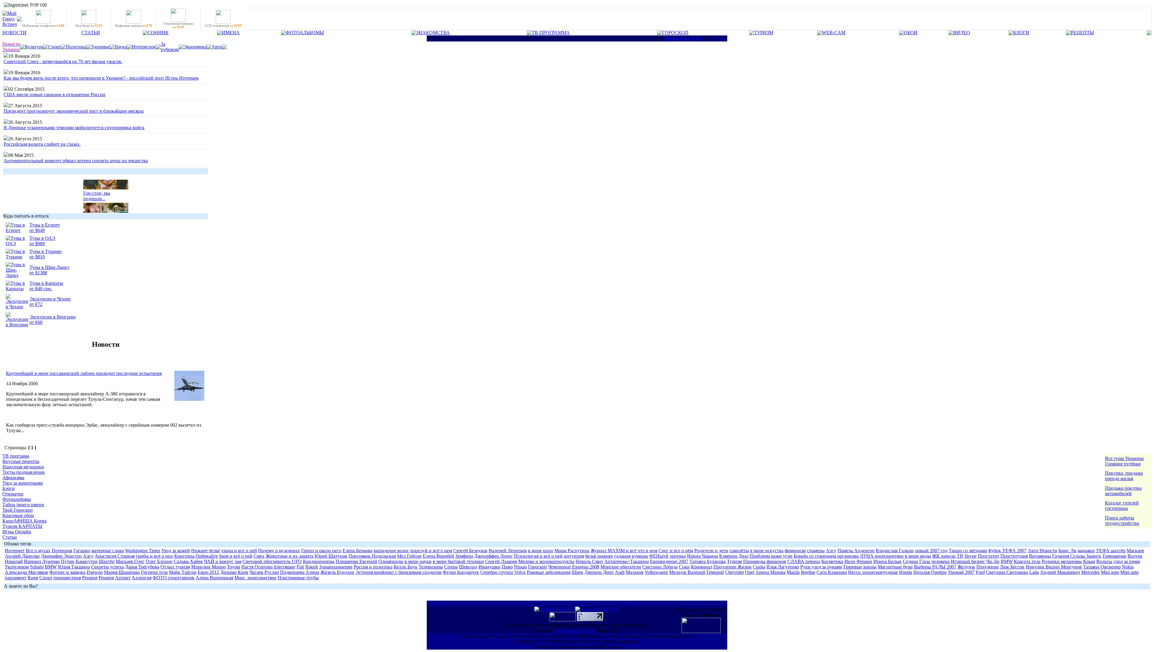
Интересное (144, 46)
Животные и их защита (289, 556)
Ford (980, 572)
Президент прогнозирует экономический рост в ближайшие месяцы (74, 111)
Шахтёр (106, 561)
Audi (619, 572)
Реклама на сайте (683, 38)
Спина (451, 566)
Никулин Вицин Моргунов (1054, 566)
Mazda (793, 572)
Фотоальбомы (16, 499)
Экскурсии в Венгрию (52, 316)
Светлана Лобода (660, 566)
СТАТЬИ (90, 32)
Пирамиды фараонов (764, 561)
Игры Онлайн (16, 531)
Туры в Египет (44, 224)
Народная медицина (23, 466)
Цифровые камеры (133, 25)
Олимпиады (390, 561)
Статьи (9, 537)
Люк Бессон (1012, 566)
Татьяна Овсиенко (1102, 566)
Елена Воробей (438, 556)
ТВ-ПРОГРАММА (551, 32)
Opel (749, 572)
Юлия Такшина (74, 566)
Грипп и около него (321, 550)
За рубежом (170, 46)
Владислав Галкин (895, 550)
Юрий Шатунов (331, 556)
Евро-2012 (208, 572)
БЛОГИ (1021, 32)
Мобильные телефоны (43, 25)
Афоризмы (13, 477)
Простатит (988, 556)
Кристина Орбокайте (196, 556)
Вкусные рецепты (20, 461)
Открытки (12, 493)
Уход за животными (22, 483)
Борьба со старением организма (826, 556)
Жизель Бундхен (337, 572)
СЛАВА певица (803, 561)
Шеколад (468, 566)
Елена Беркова (357, 550)
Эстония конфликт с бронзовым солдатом (398, 572)
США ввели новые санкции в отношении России (54, 94)
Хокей (311, 566)
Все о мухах (38, 550)
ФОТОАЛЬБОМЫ (305, 32)
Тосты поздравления (23, 472)
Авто (217, 46)
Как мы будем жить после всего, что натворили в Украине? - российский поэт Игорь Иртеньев (101, 78)
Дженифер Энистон (61, 556)
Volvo (520, 572)
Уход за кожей (175, 550)
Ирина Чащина (702, 556)
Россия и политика (373, 566)
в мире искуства (766, 550)
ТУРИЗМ (763, 32)
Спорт (54, 46)
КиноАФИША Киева (24, 520)
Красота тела (1027, 561)
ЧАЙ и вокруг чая (222, 561)
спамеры (816, 550)
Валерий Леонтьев (508, 550)
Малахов (634, 572)
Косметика (832, 561)
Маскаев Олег (130, 561)
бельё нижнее (599, 556)
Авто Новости (1042, 550)
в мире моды (918, 556)
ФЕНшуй (658, 556)
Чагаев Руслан (264, 572)
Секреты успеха (107, 566)
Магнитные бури (895, 566)
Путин (68, 561)
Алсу (831, 550)
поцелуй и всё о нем (431, 550)
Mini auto (1110, 572)
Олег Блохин (159, 561)
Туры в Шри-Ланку (49, 267)
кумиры (640, 556)
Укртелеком (17, 566)
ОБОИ (910, 32)
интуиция (574, 556)
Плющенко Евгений (356, 561)
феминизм (795, 550)
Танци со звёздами (968, 550)
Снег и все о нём (675, 550)
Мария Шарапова (122, 572)
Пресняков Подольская (372, 556)
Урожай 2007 (961, 572)
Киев (33, 577)
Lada (1034, 572)
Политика (76, 46)
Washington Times (142, 550)
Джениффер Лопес (493, 556)
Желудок (966, 566)
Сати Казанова (832, 572)
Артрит (122, 577)
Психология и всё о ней (538, 556)
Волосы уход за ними (1118, 561)
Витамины (1040, 556)
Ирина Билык (887, 561)
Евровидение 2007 (669, 561)
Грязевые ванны (860, 566)
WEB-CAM (833, 32)
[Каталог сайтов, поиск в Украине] (563, 619)
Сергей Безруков (470, 550)
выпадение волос (391, 550)
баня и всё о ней (235, 556)
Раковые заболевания (548, 572)
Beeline (808, 572)
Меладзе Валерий (687, 572)
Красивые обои (18, 515)
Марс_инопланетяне (255, 577)
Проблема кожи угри (770, 556)
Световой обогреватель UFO (272, 561)
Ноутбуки (88, 25)
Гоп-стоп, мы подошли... (96, 192)
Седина (910, 561)
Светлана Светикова (1007, 572)
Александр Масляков (26, 572)
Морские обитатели (620, 566)
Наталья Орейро (930, 572)
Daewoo (95, 572)
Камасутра (86, 561)
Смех (259, 556)
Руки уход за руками (821, 566)
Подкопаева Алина (299, 572)
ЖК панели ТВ (947, 556)
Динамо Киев (234, 572)
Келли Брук (405, 566)
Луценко (51, 561)
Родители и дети (711, 550)
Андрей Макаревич (1060, 572)
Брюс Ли (1067, 550)
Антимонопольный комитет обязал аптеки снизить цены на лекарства (76, 160)
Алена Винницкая (214, 577)
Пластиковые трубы (298, 577)
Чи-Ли (993, 561)
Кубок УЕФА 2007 (1007, 550)
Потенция (62, 550)
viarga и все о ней (239, 550)
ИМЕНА (231, 32)
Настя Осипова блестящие (268, 566)
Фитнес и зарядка (67, 572)
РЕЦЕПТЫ (1082, 32)
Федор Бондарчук (461, 572)
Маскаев (1135, 550)
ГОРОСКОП (675, 32)
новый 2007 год (931, 550)
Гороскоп (537, 566)
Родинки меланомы (1062, 561)
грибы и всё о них (154, 556)
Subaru (37, 566)
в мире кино (540, 550)
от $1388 (38, 272)
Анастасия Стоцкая (115, 556)
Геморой (715, 572)
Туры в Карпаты (46, 283)
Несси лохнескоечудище (873, 572)
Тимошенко (1114, 556)
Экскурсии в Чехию (50, 298)
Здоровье (100, 46)
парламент (15, 577)
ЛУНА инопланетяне (882, 556)
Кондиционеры (318, 561)
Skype (970, 556)
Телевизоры (431, 566)
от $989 (37, 243)
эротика (678, 556)
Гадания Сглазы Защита (1076, 556)
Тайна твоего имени (23, 504)
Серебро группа (496, 572)
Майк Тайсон (183, 572)
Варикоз (32, 561)
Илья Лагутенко (782, 566)
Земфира (464, 556)
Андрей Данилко (22, 556)
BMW (1007, 561)
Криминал (701, 566)
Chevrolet (734, 572)
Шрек (577, 572)
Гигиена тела (154, 572)
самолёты (739, 550)
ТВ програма (15, 456)
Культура (34, 46)
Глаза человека (934, 561)
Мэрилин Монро (208, 566)
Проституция (1014, 556)
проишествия (67, 577)
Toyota (233, 566)
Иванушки (489, 566)
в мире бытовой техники (458, 561)
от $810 (37, 256)
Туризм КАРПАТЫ (22, 526)
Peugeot (89, 577)
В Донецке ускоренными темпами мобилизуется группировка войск (74, 127)
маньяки (1086, 550)
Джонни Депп (599, 572)
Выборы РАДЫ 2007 (935, 566)
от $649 (37, 230)
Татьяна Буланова (707, 561)
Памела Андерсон (856, 550)
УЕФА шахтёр (1110, 550)
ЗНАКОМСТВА (433, 32)
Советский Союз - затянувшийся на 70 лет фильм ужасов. (63, 61)
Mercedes (1090, 572)
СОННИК (158, 32)
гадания (622, 556)
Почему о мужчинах (279, 550)
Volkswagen (656, 572)
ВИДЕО (961, 32)
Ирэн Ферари (858, 561)
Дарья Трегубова (142, 566)
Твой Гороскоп (17, 510)
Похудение (987, 566)
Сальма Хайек (188, 561)
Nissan (520, 566)
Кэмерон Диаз (733, 556)
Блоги (8, 488)
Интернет (15, 550)
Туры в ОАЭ (42, 238)
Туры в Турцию (45, 251)
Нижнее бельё (205, 550)
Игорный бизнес (968, 561)
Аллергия (141, 577)
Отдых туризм (175, 566)
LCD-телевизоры (223, 25)
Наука (120, 46)
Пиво (507, 566)
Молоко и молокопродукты (546, 561)
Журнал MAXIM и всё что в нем (624, 550)
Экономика (195, 46)
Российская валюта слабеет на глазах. (42, 144)
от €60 (35, 322)
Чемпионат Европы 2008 (573, 566)
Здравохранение (336, 566)
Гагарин (81, 550)
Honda (905, 572)
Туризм (734, 561)
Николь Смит (589, 561)
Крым (1089, 561)
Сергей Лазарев (501, 561)
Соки (684, 566)
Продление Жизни (732, 566)
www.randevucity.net (574, 630)
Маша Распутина (571, 550)
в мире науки (418, 561)
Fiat (300, 566)
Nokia (1128, 566)
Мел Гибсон (409, 556)
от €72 (35, 304)
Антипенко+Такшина (626, 561)
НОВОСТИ (14, 32)
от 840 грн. (40, 288)
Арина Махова (771, 572)
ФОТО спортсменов (173, 577)
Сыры (759, 566)
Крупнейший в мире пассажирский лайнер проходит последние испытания (84, 373)
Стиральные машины (178, 25)
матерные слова (107, 550)
